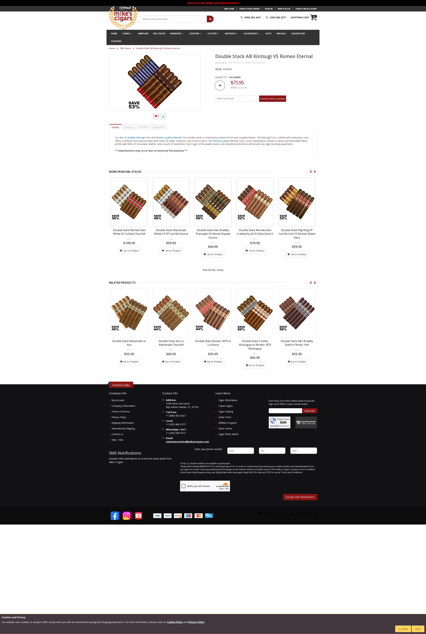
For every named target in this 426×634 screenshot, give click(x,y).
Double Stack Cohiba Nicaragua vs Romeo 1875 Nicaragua (213, 344)
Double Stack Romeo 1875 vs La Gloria (171, 343)
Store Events (225, 428)
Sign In (269, 8)
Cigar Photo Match (228, 434)
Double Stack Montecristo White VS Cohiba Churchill (129, 232)
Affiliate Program (227, 422)
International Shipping (123, 428)
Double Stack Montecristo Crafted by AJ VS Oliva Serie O (255, 232)
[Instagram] (126, 516)
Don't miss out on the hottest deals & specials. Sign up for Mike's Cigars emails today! (292, 402)
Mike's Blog (284, 8)
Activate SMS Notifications (300, 497)
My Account (117, 400)
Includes (129, 127)
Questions (158, 127)
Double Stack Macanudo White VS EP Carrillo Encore (171, 232)
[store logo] (123, 18)
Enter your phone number (208, 449)
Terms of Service (120, 411)
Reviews (143, 127)
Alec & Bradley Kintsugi (132, 137)
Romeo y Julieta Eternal (168, 137)
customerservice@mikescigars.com (187, 441)
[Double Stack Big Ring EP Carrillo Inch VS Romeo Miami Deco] (297, 202)
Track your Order (249, 8)
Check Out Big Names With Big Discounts (213, 2)
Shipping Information (122, 422)
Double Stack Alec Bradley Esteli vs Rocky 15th (255, 343)
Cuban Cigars (225, 405)
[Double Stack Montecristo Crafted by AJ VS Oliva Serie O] (255, 202)
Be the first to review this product (247, 62)
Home (112, 48)
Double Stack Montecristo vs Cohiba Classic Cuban (297, 343)
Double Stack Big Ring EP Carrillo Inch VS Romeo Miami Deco (297, 233)
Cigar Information (227, 400)
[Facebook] (115, 516)
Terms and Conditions (291, 472)
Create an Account (306, 8)
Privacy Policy (118, 417)
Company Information (123, 405)
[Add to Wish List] (156, 116)
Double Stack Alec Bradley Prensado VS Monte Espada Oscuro (213, 233)
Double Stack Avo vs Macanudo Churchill (129, 343)
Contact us (117, 434)
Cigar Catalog (225, 411)
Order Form (224, 417)
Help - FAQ (117, 439)
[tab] (115, 127)
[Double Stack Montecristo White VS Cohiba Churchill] (129, 202)
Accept (404, 628)
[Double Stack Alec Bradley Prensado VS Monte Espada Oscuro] (213, 202)
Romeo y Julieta (221, 140)
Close (418, 628)
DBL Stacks (125, 48)
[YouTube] (138, 516)
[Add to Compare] (163, 116)
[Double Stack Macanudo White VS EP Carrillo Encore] (171, 202)
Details (115, 127)
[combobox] (173, 19)
